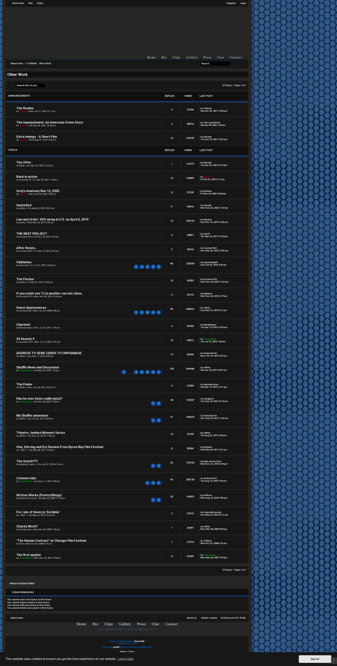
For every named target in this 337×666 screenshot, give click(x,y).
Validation (23, 262)
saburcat (23, 265)
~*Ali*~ (23, 450)
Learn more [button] (126, 659)
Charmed (23, 324)
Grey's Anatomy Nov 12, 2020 (37, 191)
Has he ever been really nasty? (39, 398)
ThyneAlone (210, 339)
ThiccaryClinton (212, 122)
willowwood (25, 310)
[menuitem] (28, 3)
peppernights (211, 262)
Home (151, 57)
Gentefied (23, 205)
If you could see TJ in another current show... (49, 293)
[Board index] (130, 28)
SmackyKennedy (212, 512)
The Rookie (25, 108)
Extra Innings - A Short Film (36, 137)
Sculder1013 (25, 237)
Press (207, 57)
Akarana (208, 293)
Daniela (207, 137)
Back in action (26, 177)
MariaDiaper (25, 327)
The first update (28, 555)
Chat (220, 57)
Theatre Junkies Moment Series (40, 433)
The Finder (24, 384)
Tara (21, 543)
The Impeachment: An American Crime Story (49, 122)
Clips (177, 57)
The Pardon (25, 279)
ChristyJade (25, 529)
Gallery (192, 57)
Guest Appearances (31, 307)
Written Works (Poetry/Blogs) (39, 495)
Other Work (17, 74)
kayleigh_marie (27, 464)
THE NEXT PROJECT (31, 234)
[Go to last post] (213, 108)
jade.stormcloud (212, 461)
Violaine (208, 447)
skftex (22, 208)
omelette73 (25, 180)
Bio (164, 57)
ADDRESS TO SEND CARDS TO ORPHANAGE (49, 353)
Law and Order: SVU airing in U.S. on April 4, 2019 (52, 219)
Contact (236, 57)
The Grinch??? (27, 461)
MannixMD (140, 641)
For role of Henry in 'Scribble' (38, 512)
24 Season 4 (25, 339)
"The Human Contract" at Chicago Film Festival (51, 540)
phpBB (116, 647)
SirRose (208, 495)
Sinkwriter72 (210, 353)
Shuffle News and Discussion (37, 367)
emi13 (207, 234)
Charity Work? (27, 526)
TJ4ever (208, 108)
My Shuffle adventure (32, 415)
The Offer (23, 162)
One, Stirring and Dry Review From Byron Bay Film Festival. (60, 447)
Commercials (26, 478)
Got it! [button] (315, 659)
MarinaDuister (211, 384)
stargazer (209, 398)
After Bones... (26, 248)
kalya (21, 165)
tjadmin (23, 111)
